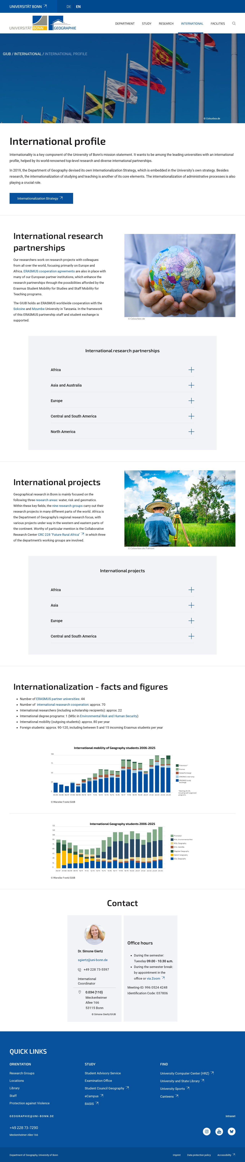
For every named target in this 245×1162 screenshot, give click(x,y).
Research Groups (22, 1073)
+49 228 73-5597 (96, 969)
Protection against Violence (30, 1103)
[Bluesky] (231, 1132)
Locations (17, 1081)
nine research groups (67, 506)
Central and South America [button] (73, 416)
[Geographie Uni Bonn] (43, 23)
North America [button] (63, 431)
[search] (232, 26)
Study (146, 23)
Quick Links (28, 1051)
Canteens (167, 1096)
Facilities (218, 23)
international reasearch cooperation (62, 704)
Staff (13, 1096)
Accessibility (224, 1155)
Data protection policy (199, 1155)
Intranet (230, 1116)
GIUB (7, 54)
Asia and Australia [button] (66, 385)
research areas (46, 500)
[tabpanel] (122, 78)
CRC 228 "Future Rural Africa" (59, 534)
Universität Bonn (26, 6)
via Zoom (153, 978)
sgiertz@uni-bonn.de (93, 960)
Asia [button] (54, 605)
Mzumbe (38, 309)
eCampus (92, 1096)
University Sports (172, 1089)
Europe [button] (57, 400)
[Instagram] (207, 1132)
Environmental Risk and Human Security (108, 716)
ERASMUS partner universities (57, 699)
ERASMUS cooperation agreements (49, 271)
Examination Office (98, 1081)
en (78, 6)
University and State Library (180, 1081)
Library (15, 1088)
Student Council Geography (104, 1088)
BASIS (89, 1104)
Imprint (176, 1155)
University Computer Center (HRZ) (184, 1073)
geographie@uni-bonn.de (32, 1116)
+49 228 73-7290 (24, 1127)
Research (166, 23)
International (192, 23)
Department (125, 23)
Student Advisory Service (103, 1073)
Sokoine (19, 309)
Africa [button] (56, 369)
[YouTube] (219, 1132)
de (69, 6)
